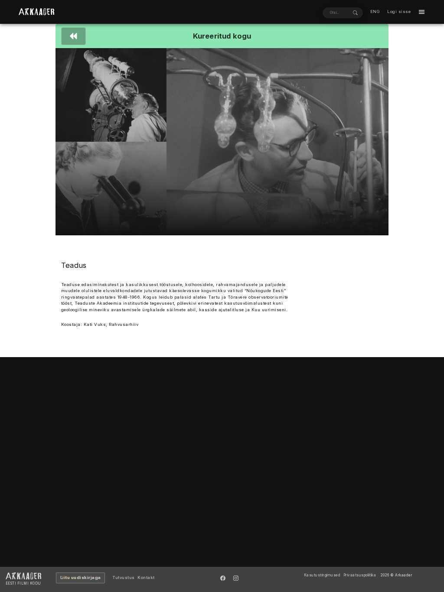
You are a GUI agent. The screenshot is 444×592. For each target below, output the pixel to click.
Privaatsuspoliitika (359, 575)
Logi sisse (399, 11)
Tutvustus (123, 577)
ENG (375, 11)
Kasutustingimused (322, 575)
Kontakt (146, 577)
